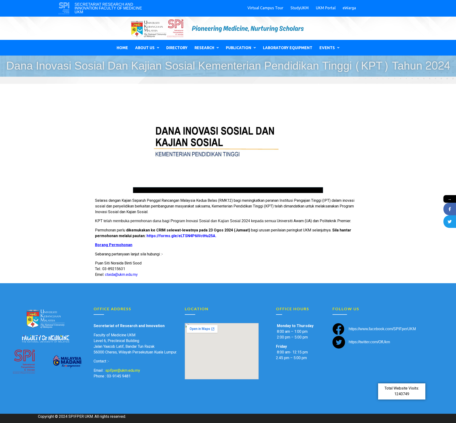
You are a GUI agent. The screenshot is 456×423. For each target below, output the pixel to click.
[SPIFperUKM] (449, 209)
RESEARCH (204, 48)
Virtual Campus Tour (265, 8)
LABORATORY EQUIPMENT (287, 48)
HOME (122, 48)
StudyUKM (299, 8)
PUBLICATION (238, 48)
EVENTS (327, 48)
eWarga (349, 8)
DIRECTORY (176, 48)
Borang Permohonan (113, 245)
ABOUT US (145, 48)
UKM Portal (326, 8)
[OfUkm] (449, 221)
